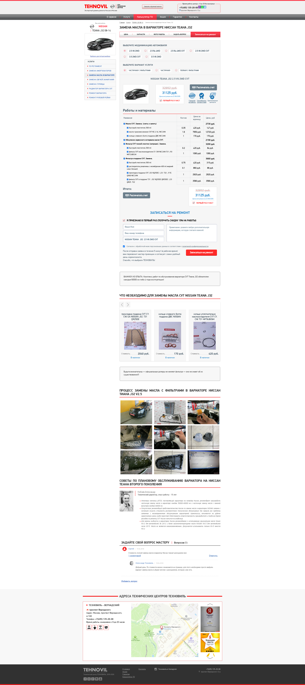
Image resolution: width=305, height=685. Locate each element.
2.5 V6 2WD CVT (202, 51)
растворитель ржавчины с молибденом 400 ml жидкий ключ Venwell (150, 167)
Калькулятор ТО (145, 16)
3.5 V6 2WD (156, 56)
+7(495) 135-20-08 (188, 7)
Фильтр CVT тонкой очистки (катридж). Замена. (146, 144)
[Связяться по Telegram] (204, 7)
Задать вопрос (179, 34)
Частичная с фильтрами (139, 70)
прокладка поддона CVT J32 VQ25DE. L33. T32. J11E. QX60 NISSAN (149, 174)
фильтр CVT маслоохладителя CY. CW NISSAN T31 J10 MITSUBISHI (149, 153)
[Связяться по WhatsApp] (202, 7)
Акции (163, 16)
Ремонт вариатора (98, 93)
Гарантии (177, 16)
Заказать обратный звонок (153, 7)
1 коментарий (134, 555)
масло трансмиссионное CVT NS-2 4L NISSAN (147, 132)
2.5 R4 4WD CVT (177, 51)
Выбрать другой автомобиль (100, 56)
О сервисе (111, 16)
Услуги (126, 16)
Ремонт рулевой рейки (99, 97)
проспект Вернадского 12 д (190, 10)
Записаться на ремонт (205, 34)
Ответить (213, 555)
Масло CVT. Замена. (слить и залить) (141, 124)
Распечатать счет (205, 87)
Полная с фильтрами (189, 70)
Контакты (193, 16)
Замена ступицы (96, 84)
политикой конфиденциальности (195, 246)
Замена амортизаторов (100, 71)
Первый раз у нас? (204, 203)
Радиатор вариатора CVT (100, 88)
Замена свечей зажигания (101, 79)
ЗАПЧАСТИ (141, 34)
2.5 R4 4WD (155, 51)
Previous (121, 304)
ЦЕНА (126, 34)
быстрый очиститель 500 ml (140, 128)
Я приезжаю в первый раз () (161, 220)
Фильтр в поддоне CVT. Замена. (139, 158)
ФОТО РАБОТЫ (159, 34)
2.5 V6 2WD (134, 51)
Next (127, 304)
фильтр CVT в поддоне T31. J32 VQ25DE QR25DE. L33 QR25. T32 (149, 180)
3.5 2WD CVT (134, 56)
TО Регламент (95, 66)
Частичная (165, 70)
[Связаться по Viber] (199, 7)
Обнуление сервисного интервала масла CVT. (144, 140)
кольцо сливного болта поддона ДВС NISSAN (147, 136)
